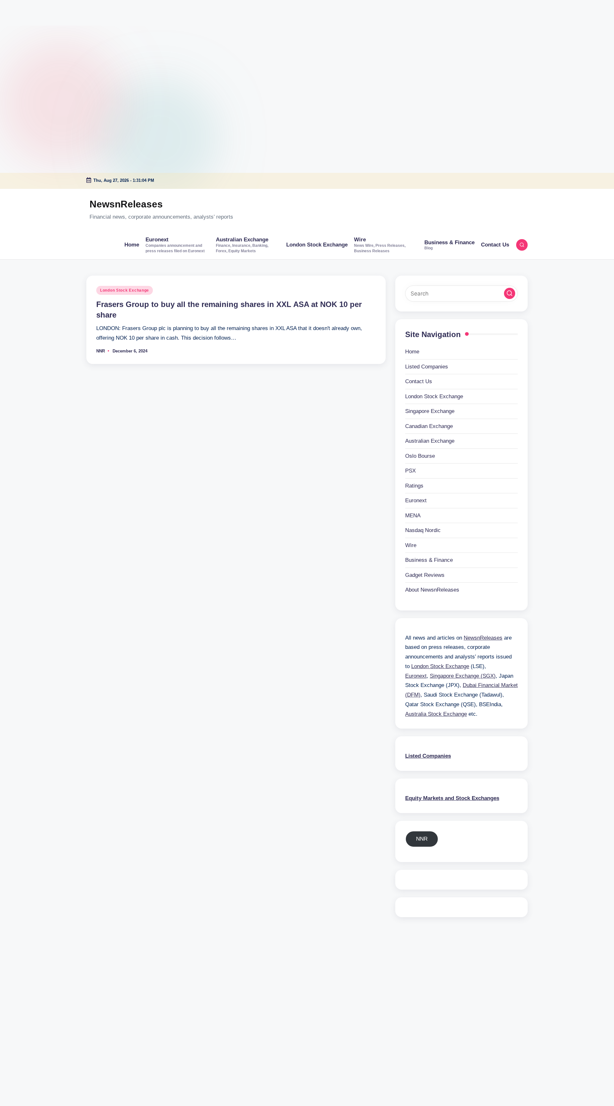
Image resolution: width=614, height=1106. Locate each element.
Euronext (416, 500)
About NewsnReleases (432, 590)
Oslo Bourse (420, 456)
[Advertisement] (40, 40)
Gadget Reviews (425, 575)
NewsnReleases (126, 204)
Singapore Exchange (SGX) (463, 676)
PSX (410, 471)
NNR (422, 839)
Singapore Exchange (429, 411)
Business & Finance (429, 560)
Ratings (414, 486)
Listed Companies (426, 367)
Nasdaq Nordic (423, 530)
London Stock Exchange (124, 290)
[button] (509, 293)
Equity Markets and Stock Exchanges (452, 798)
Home (412, 352)
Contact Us (418, 381)
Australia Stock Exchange (436, 714)
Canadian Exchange (429, 426)
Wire (410, 545)
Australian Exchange (429, 441)
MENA (413, 516)
